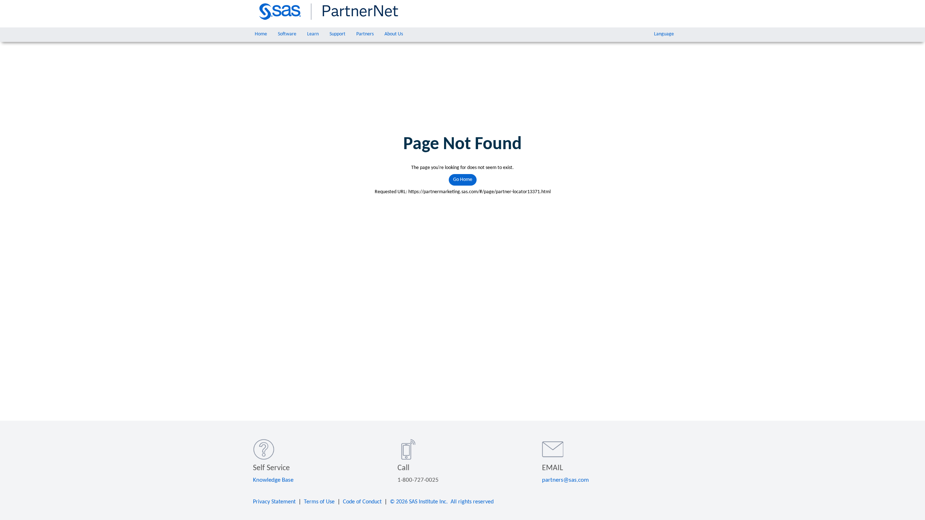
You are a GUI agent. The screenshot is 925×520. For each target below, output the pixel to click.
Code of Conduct (362, 502)
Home (261, 34)
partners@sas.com (565, 480)
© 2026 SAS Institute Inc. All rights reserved (442, 502)
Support (337, 34)
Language (664, 34)
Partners (365, 34)
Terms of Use (319, 502)
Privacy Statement (274, 502)
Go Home (462, 179)
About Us (393, 34)
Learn (313, 34)
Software (287, 34)
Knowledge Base (273, 480)
